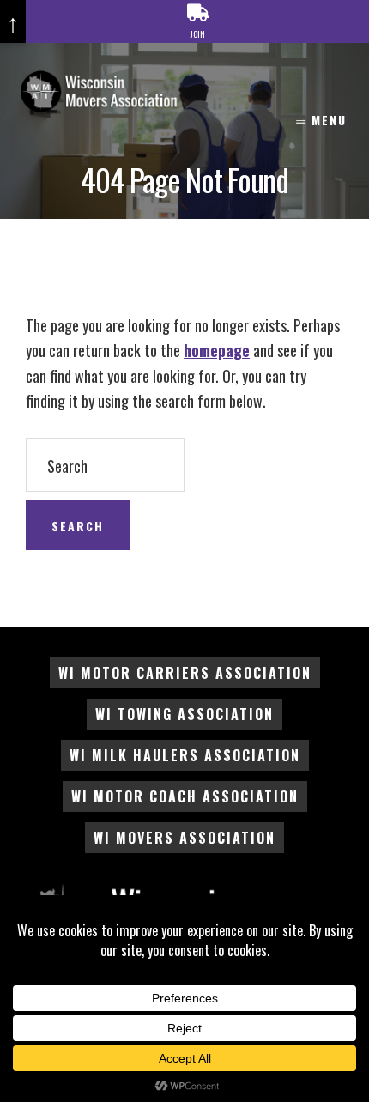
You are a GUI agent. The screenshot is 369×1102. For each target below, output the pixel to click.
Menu (329, 120)
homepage (217, 350)
